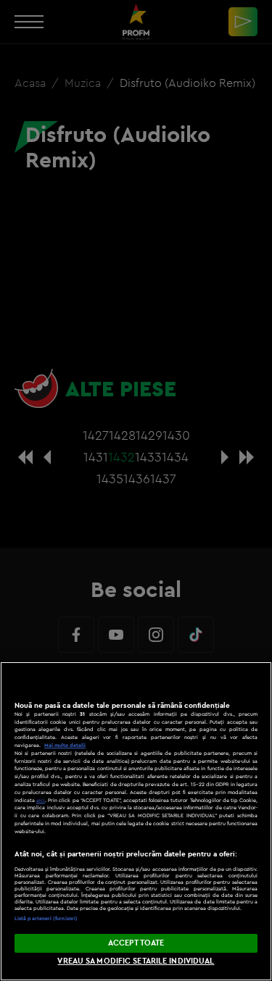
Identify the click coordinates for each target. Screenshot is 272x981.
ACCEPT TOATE (136, 943)
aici (40, 800)
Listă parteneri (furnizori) (46, 918)
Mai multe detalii (65, 745)
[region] (136, 821)
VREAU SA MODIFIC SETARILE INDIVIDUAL (135, 961)
